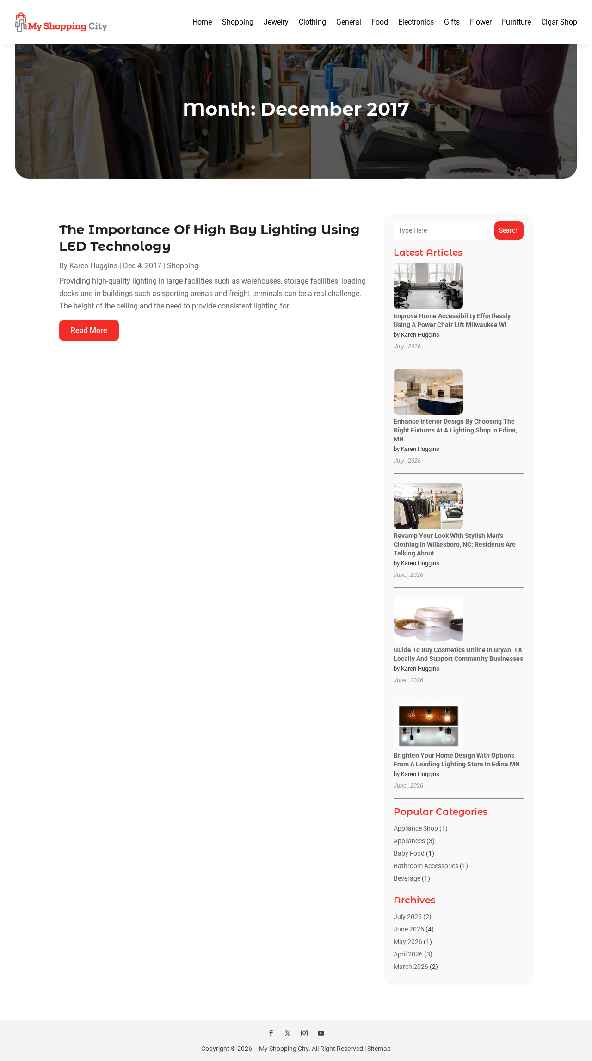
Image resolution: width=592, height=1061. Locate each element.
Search (509, 230)
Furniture (516, 22)
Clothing (312, 22)
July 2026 (408, 916)
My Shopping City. (284, 1048)
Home (202, 22)
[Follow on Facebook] (271, 1033)
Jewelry (276, 22)
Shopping (237, 22)
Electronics (416, 22)
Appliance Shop (416, 828)
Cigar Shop (559, 22)
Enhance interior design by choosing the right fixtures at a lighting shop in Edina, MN (455, 430)
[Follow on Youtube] (320, 1033)
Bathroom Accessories (426, 866)
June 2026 (409, 929)
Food (379, 22)
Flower (481, 22)
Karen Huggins (93, 265)
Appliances (409, 841)
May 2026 (408, 941)
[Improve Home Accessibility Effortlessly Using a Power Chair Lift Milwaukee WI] (428, 287)
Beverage (407, 878)
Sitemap (379, 1048)
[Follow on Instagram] (304, 1033)
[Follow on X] (287, 1033)
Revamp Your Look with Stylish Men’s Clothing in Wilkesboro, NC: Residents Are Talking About (455, 544)
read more (89, 330)
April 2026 (408, 954)
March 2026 (411, 966)
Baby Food (409, 853)
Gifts (452, 22)
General (348, 22)
